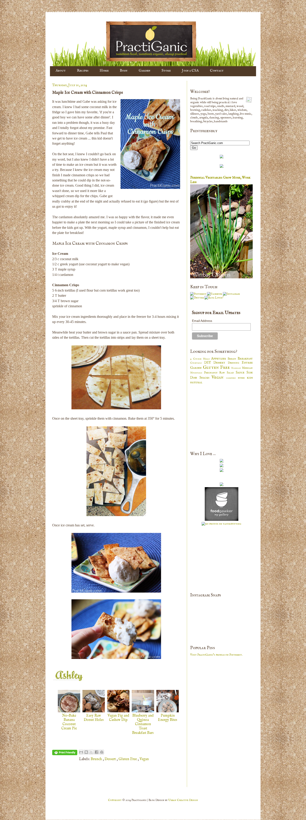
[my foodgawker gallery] (221, 520)
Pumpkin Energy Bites (167, 717)
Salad (231, 373)
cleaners (232, 377)
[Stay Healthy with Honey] (221, 471)
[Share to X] (91, 752)
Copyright (115, 800)
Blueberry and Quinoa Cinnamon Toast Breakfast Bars (143, 724)
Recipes (82, 70)
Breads (233, 359)
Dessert (111, 759)
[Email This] (81, 752)
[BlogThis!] (86, 752)
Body (123, 70)
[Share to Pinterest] (101, 752)
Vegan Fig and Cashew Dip (118, 717)
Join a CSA (190, 70)
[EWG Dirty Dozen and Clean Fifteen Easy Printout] (221, 167)
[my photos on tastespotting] (221, 524)
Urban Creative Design (183, 800)
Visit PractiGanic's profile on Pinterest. (216, 655)
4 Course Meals (200, 358)
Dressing (235, 363)
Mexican (247, 368)
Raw (223, 373)
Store (166, 70)
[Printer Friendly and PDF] (64, 753)
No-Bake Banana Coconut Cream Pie (69, 722)
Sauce (241, 372)
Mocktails (197, 372)
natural (196, 382)
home (242, 378)
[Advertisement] (223, 417)
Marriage (236, 368)
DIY (209, 362)
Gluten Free (128, 759)
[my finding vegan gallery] (221, 485)
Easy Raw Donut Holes (94, 717)
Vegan (144, 759)
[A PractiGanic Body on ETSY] (221, 157)
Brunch (97, 759)
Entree (247, 362)
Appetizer (219, 358)
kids (250, 377)
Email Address (202, 321)
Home (104, 70)
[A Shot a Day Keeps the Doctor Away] (221, 462)
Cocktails (197, 362)
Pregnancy (212, 373)
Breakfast (245, 358)
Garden (144, 70)
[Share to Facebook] (96, 752)
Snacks (205, 377)
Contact (217, 70)
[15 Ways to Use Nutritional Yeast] (221, 466)
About (61, 70)
